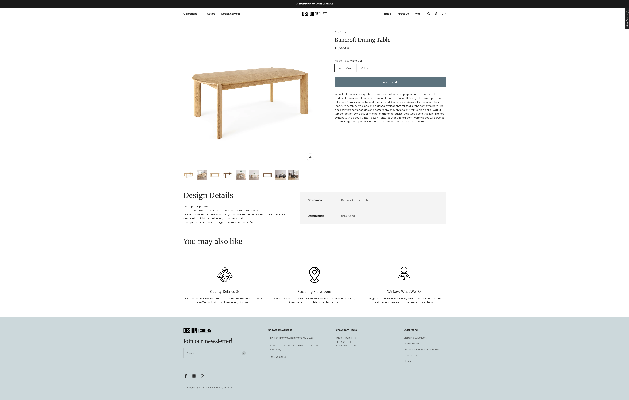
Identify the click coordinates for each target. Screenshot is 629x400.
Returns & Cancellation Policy (421, 349)
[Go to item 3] (215, 175)
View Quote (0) (627, 18)
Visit (417, 13)
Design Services (230, 13)
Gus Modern (342, 32)
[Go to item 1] (188, 175)
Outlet (211, 13)
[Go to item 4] (228, 175)
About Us (403, 13)
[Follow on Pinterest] (202, 376)
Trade (387, 13)
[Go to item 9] (293, 175)
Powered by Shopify (221, 387)
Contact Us (411, 355)
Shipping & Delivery (415, 337)
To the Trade (411, 343)
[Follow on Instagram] (194, 376)
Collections (190, 13)
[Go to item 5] (241, 175)
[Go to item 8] (280, 175)
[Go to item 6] (254, 175)
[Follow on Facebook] (185, 376)
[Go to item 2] (202, 175)
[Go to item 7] (267, 175)
